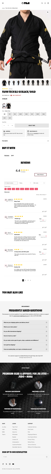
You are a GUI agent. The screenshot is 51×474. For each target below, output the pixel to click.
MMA (3, 432)
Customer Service (32, 427)
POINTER (18, 468)
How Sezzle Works (32, 437)
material (31, 188)
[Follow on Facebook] (3, 464)
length (17, 188)
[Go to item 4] (18, 83)
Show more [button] (6, 192)
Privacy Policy (31, 439)
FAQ (29, 432)
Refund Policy (31, 442)
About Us (14, 432)
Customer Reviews (16, 444)
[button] (21, 280)
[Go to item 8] (38, 83)
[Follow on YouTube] (13, 464)
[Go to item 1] (4, 83)
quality (22, 188)
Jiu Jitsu (4, 427)
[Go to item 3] (14, 83)
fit (5, 188)
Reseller (14, 437)
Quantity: (4, 122)
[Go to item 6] (28, 83)
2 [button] (25, 280)
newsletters (36, 133)
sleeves (26, 188)
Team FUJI (14, 427)
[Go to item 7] (33, 83)
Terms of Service (32, 444)
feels (36, 188)
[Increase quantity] (12, 125)
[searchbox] (11, 183)
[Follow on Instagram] (10, 464)
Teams (3, 434)
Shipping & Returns (32, 434)
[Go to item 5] (23, 83)
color (13, 188)
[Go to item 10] (47, 83)
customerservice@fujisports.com (21, 316)
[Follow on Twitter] (6, 464)
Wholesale (14, 434)
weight (9, 188)
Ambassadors (15, 442)
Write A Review (40, 174)
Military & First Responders (34, 447)
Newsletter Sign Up (16, 447)
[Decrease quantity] (4, 125)
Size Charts (30, 429)
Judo (3, 429)
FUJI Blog (14, 429)
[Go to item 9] (42, 83)
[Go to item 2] (9, 83)
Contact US (15, 439)
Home (3, 8)
